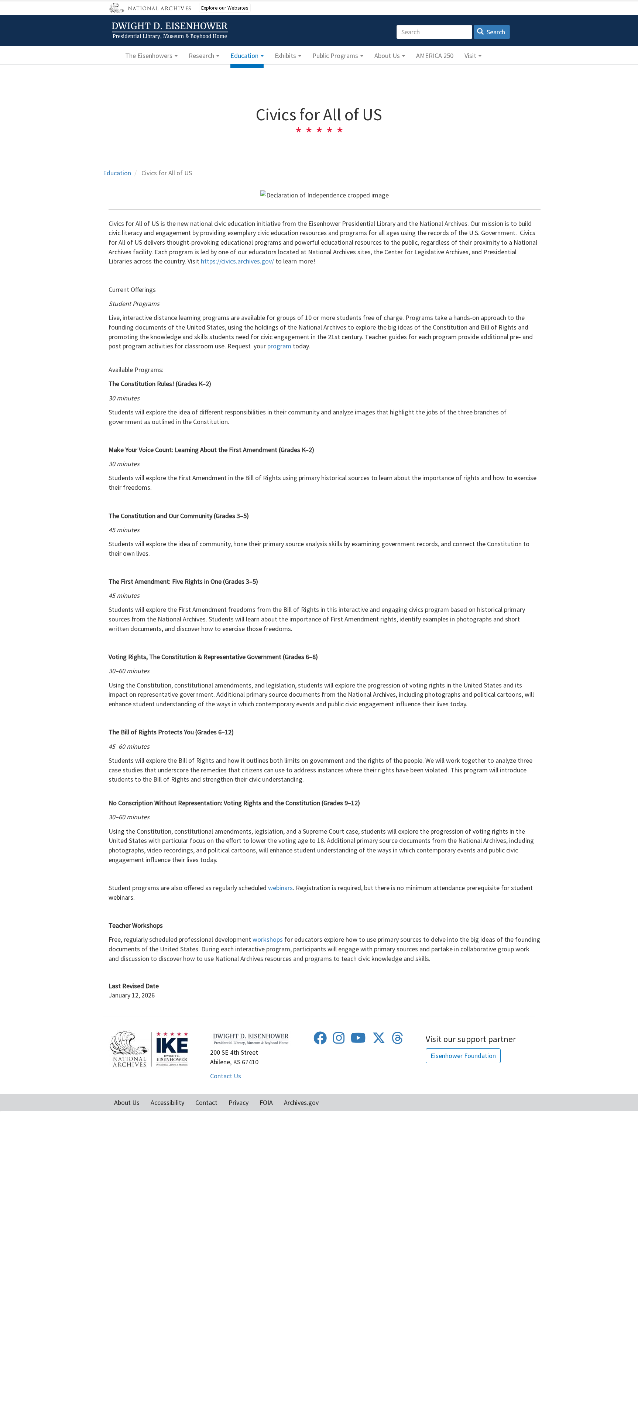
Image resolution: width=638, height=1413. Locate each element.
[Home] (171, 30)
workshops (268, 939)
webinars (280, 887)
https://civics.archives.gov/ (237, 261)
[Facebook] (320, 1040)
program (279, 346)
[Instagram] (339, 1040)
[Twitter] (378, 1040)
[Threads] (398, 1040)
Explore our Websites (224, 7)
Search (495, 32)
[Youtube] (358, 1040)
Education (117, 173)
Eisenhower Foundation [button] (463, 1055)
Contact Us (225, 1076)
